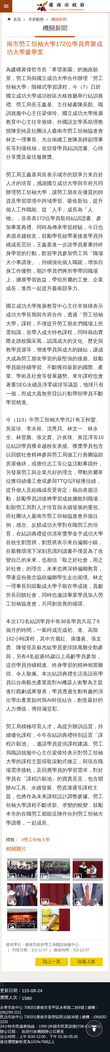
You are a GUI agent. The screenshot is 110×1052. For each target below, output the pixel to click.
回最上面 (94, 1028)
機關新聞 (59, 19)
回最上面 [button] (86, 961)
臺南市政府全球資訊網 (61, 6)
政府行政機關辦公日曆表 (43, 1031)
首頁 (17, 19)
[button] (22, 869)
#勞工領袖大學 (35, 839)
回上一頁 (51, 961)
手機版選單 (6, 6)
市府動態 (36, 19)
